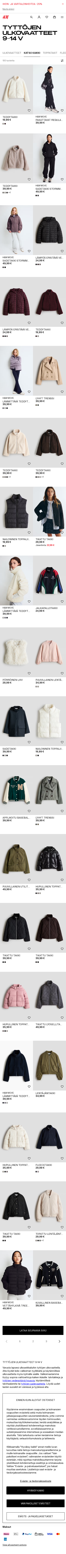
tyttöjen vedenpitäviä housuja (19, 1380)
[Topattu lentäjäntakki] (49, 1206)
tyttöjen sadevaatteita (33, 1383)
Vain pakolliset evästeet (35, 1503)
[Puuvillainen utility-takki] (16, 859)
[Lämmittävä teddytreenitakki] (16, 371)
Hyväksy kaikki (35, 1490)
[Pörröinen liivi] (16, 652)
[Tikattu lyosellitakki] (49, 997)
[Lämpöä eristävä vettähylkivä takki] (49, 230)
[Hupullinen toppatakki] (49, 859)
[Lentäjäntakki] (49, 1066)
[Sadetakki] (16, 721)
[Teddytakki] (16, 89)
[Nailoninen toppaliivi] (16, 512)
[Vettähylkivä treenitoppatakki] (16, 1275)
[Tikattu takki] (49, 512)
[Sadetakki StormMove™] (49, 158)
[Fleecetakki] (49, 1137)
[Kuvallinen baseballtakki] (49, 1275)
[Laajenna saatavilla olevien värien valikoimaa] (4, 124)
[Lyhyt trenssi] (49, 371)
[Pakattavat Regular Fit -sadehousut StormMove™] (49, 89)
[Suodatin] (61, 61)
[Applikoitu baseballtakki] (16, 790)
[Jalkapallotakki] (49, 580)
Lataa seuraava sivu (33, 1330)
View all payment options (14, 1545)
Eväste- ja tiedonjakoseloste (35, 1481)
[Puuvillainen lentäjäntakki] (49, 652)
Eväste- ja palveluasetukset (35, 1516)
